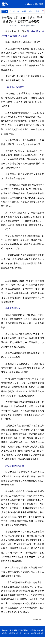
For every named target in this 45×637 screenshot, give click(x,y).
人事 (37, 11)
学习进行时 (14, 11)
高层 (24, 11)
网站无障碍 (39, 4)
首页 (4, 11)
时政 (31, 11)
